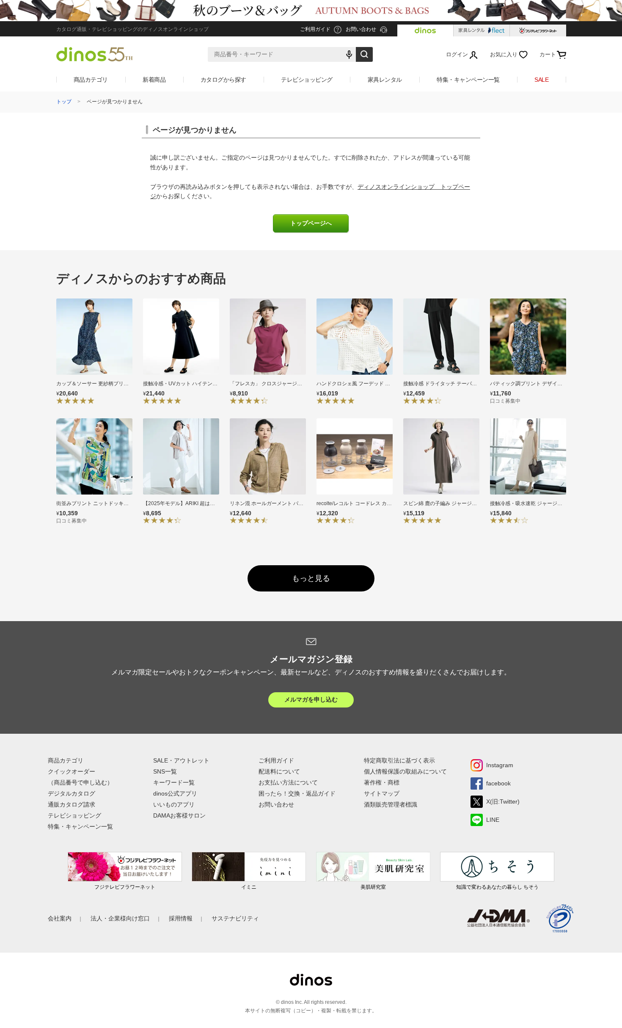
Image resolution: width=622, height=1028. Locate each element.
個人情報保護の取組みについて (405, 771)
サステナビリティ (235, 918)
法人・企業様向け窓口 (120, 918)
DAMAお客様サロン (179, 815)
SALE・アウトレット (181, 760)
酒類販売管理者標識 (390, 804)
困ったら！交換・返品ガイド (297, 793)
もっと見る (311, 578)
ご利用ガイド (276, 760)
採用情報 (181, 918)
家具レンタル (385, 79)
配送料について (279, 771)
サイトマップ (381, 793)
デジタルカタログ (71, 793)
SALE (541, 79)
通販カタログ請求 (71, 804)
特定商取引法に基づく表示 (399, 760)
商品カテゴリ (91, 79)
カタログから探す (223, 79)
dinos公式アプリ (175, 793)
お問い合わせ (276, 804)
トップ (64, 102)
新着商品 (154, 79)
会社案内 (60, 918)
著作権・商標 (381, 782)
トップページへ (311, 223)
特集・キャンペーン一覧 (468, 79)
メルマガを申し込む (311, 699)
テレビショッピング (307, 79)
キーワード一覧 (174, 782)
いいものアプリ (174, 804)
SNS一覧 (165, 771)
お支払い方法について (288, 782)
